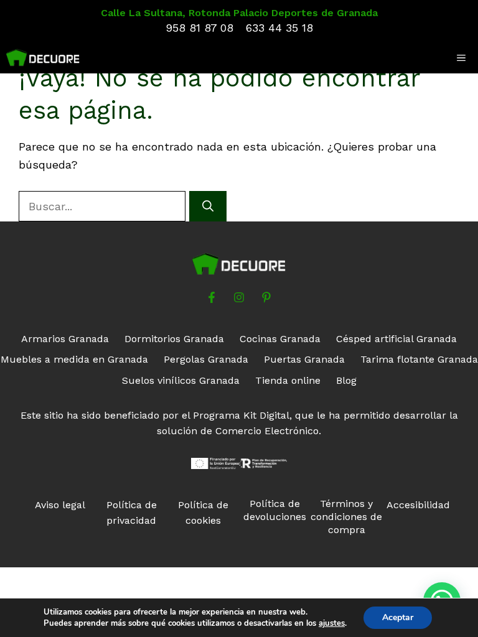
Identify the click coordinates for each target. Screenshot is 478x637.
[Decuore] (43, 57)
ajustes (332, 623)
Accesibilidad (418, 505)
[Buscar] (208, 206)
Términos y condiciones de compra (346, 517)
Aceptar (397, 617)
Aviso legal (60, 505)
